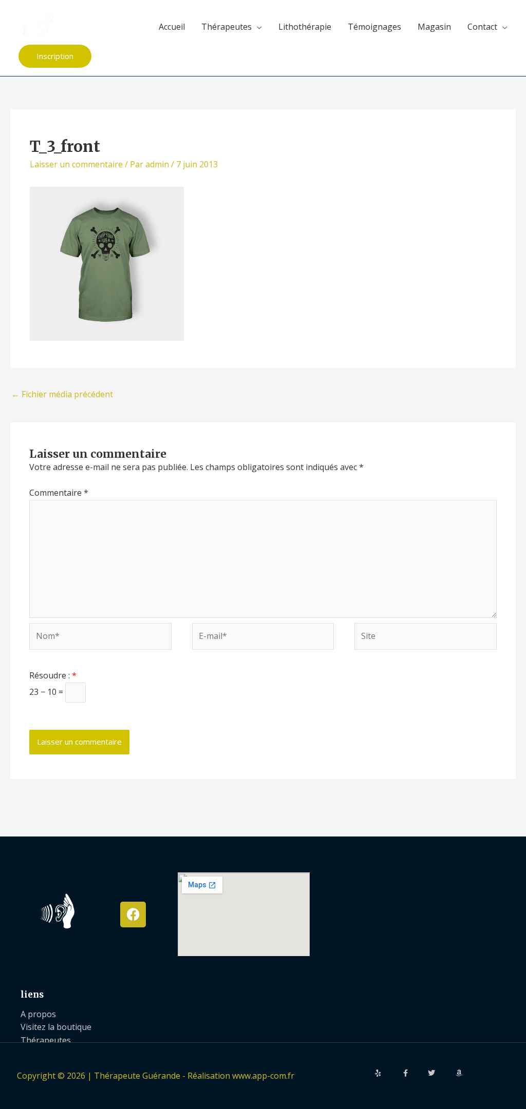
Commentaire (58, 492)
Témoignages (374, 26)
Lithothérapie (304, 26)
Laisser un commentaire (76, 164)
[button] (54, 56)
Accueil (172, 26)
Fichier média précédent (62, 394)
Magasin (434, 26)
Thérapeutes (226, 26)
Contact (482, 26)
